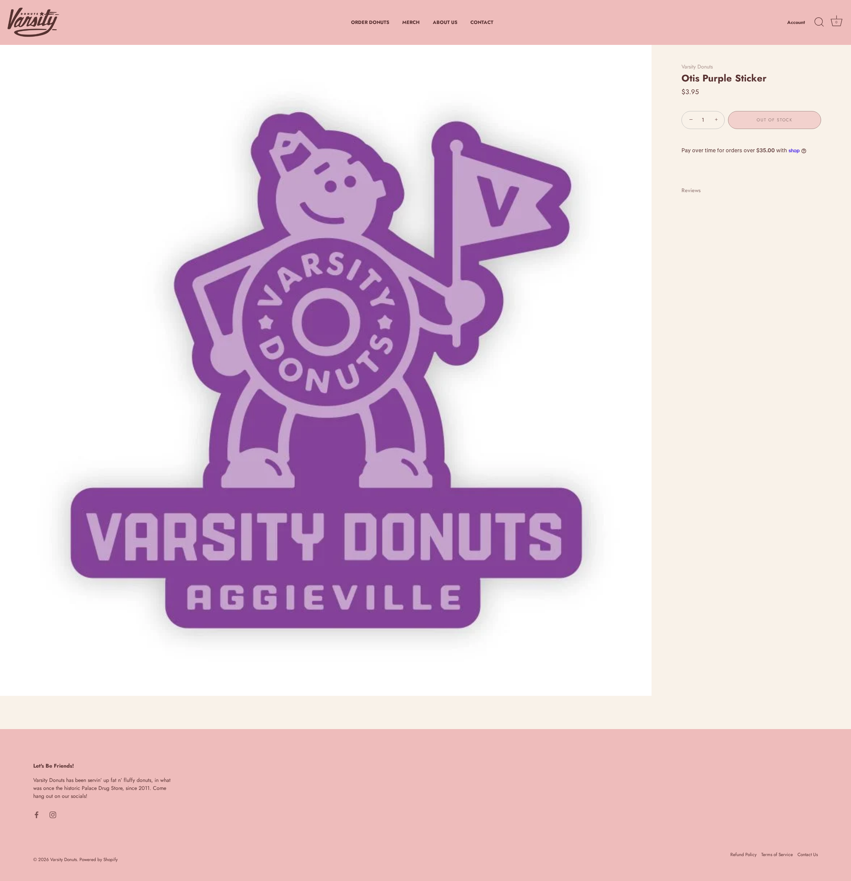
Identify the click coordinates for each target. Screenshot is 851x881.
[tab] (694, 190)
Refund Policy (743, 854)
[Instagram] (53, 814)
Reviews (691, 190)
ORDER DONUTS (370, 22)
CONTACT (481, 22)
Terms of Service (777, 854)
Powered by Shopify (98, 859)
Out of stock (774, 120)
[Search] (819, 22)
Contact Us (807, 854)
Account (796, 22)
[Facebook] (36, 814)
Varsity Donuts (697, 66)
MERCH (411, 22)
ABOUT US (445, 22)
